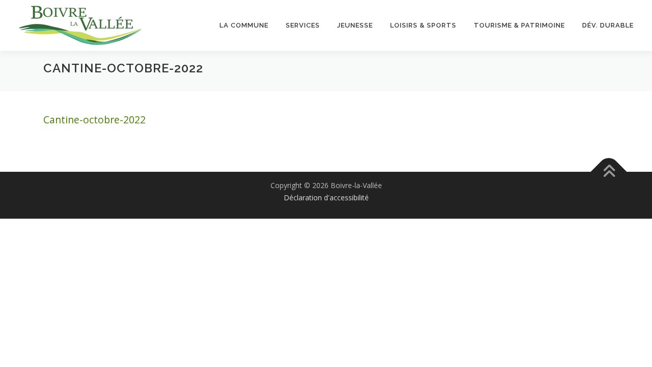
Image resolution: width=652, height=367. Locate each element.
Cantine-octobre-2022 (94, 119)
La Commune (244, 25)
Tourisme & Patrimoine (519, 25)
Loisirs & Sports (423, 25)
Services (303, 25)
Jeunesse (355, 25)
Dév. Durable (608, 25)
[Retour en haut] (609, 171)
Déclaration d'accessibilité (326, 197)
